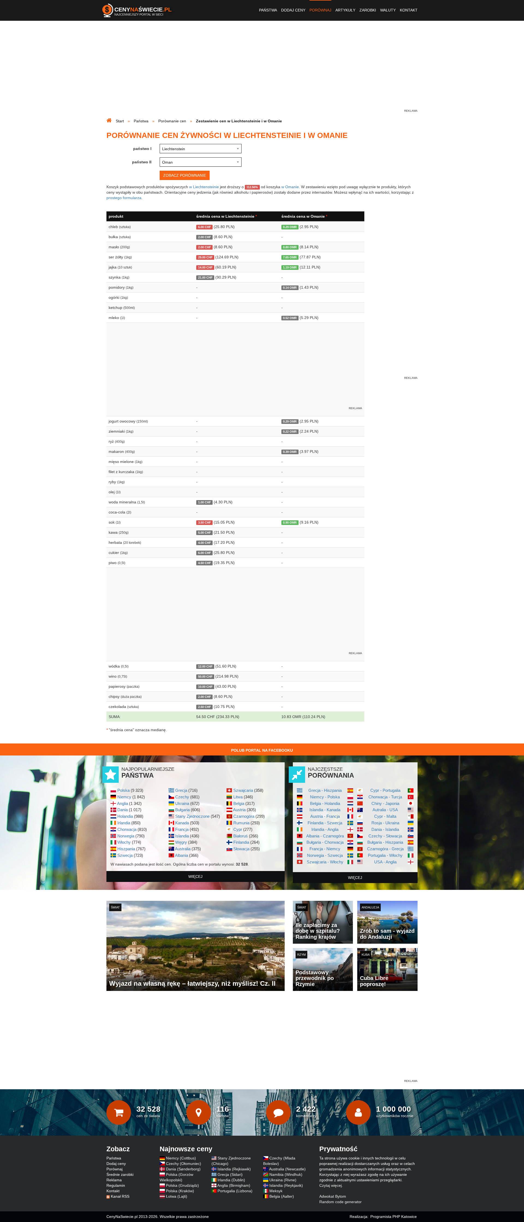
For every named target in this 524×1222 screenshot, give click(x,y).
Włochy (124, 842)
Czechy (182, 797)
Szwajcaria (243, 790)
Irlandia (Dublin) (231, 1180)
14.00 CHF (205, 267)
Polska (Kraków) (180, 1191)
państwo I (142, 148)
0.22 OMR (290, 431)
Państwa (268, 10)
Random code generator (340, 1202)
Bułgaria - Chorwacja (325, 842)
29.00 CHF (205, 257)
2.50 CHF (204, 707)
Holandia (125, 816)
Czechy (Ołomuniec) (183, 1163)
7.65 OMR (290, 257)
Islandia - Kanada (324, 809)
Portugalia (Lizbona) (235, 1191)
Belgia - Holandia (325, 803)
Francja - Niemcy (324, 848)
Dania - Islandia (385, 829)
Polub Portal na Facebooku (262, 750)
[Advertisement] (262, 70)
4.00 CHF (204, 542)
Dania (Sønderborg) (183, 1169)
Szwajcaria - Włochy (325, 862)
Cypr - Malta (385, 816)
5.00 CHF (204, 532)
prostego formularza (123, 198)
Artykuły (345, 10)
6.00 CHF (204, 227)
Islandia (182, 836)
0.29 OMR (290, 227)
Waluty (388, 10)
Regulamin (115, 1185)
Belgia (238, 803)
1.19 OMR (290, 267)
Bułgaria (182, 809)
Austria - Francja (325, 816)
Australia (182, 848)
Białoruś (240, 836)
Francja (182, 829)
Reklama (114, 1180)
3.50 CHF (204, 522)
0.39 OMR (290, 451)
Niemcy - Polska (325, 797)
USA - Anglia (385, 862)
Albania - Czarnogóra (325, 836)
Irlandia (123, 822)
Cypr (237, 829)
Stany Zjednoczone (192, 816)
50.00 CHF (205, 676)
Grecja (181, 790)
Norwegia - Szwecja (325, 855)
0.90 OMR (290, 522)
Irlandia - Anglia (324, 829)
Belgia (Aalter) (281, 1196)
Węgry (181, 842)
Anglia (122, 803)
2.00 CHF (204, 237)
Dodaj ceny (293, 10)
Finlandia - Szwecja (325, 822)
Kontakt (409, 10)
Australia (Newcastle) (287, 1169)
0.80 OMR (290, 247)
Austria (239, 809)
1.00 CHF (204, 502)
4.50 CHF (204, 563)
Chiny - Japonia (385, 803)
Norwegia (125, 836)
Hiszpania (126, 848)
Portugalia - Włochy (385, 855)
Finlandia (241, 842)
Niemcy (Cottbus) (181, 1158)
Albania (181, 855)
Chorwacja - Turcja (385, 797)
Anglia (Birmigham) (233, 1185)
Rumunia (241, 822)
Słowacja (241, 848)
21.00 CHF (205, 277)
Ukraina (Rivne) (282, 1180)
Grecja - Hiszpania (325, 790)
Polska (123, 790)
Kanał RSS (120, 1196)
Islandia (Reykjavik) (286, 1185)
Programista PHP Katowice (393, 1216)
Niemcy (124, 797)
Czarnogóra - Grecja (385, 848)
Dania (122, 809)
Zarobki (367, 10)
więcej (195, 876)
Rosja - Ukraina (385, 822)
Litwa (238, 797)
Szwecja (125, 855)
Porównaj (320, 10)
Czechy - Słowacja (385, 836)
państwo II (141, 162)
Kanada (182, 822)
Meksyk (275, 1191)
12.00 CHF (205, 666)
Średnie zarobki (119, 1174)
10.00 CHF (205, 686)
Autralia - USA (385, 809)
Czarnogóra (243, 816)
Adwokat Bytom (332, 1196)
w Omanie (290, 187)
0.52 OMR (290, 318)
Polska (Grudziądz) (182, 1185)
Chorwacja (126, 829)
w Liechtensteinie (204, 187)
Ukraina (182, 803)
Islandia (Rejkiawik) (234, 1169)
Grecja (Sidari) (230, 1174)
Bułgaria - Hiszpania (385, 842)
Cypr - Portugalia (385, 790)
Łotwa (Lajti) (176, 1196)
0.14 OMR (290, 287)
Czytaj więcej (330, 1185)
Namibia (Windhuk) (285, 1174)
